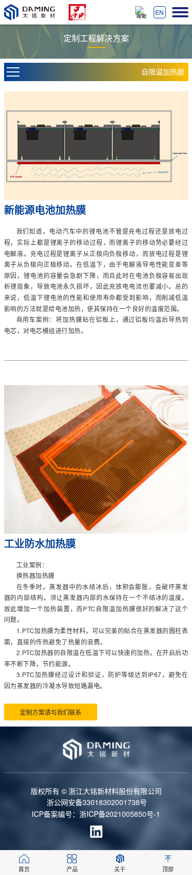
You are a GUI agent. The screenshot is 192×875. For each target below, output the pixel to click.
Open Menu (13, 72)
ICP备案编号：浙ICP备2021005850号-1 (96, 814)
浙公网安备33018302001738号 (97, 802)
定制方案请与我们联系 (50, 712)
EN (159, 12)
